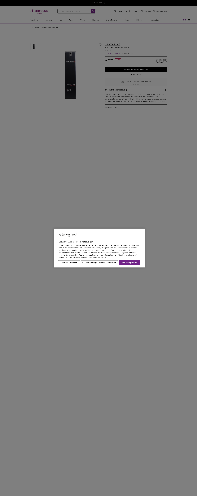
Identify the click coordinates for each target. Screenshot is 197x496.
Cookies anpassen (69, 263)
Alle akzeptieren (129, 263)
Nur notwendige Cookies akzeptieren (99, 263)
